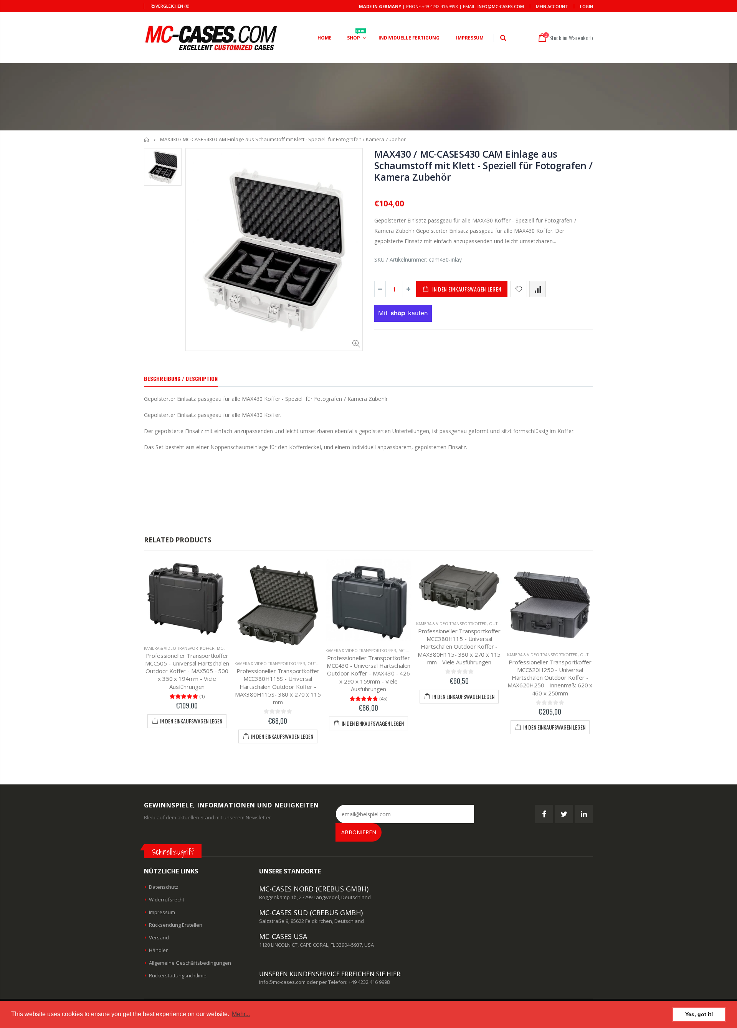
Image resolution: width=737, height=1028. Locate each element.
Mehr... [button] (241, 1014)
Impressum (162, 912)
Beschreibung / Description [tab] (181, 378)
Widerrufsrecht (166, 899)
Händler (158, 950)
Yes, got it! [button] (699, 1014)
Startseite (147, 139)
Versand (159, 937)
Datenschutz (163, 886)
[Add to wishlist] (519, 289)
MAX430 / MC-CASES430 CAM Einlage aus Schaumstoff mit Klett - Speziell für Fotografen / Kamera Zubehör (483, 165)
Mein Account (552, 6)
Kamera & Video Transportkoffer (179, 648)
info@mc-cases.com (501, 6)
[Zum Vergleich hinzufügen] (537, 289)
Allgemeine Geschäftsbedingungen (190, 962)
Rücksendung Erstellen (175, 924)
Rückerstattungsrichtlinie (178, 975)
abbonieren (358, 832)
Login (586, 6)
